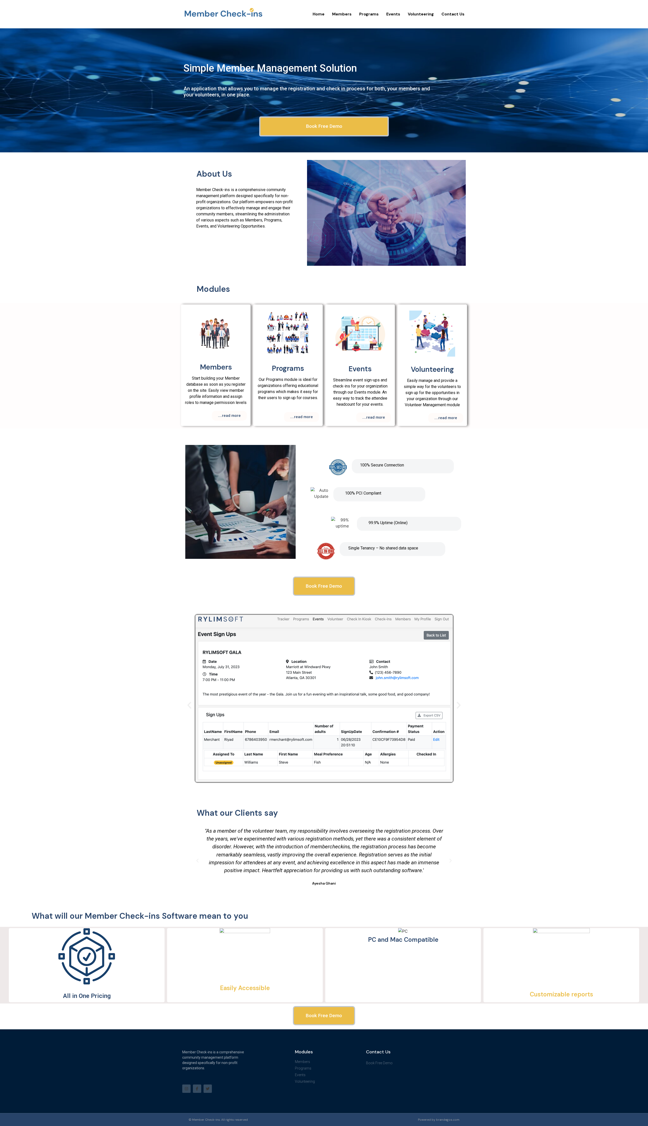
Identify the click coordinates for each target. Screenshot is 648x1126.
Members (342, 14)
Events (393, 14)
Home (319, 14)
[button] (189, 705)
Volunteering (421, 14)
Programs (369, 14)
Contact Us (452, 14)
